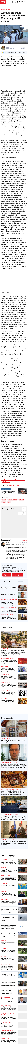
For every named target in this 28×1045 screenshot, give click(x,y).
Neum (4, 499)
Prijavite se (7, 575)
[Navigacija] (20, 2)
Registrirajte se (17, 575)
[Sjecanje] (12, 2)
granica (22, 499)
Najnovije (21, 581)
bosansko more (13, 499)
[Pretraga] (15, 2)
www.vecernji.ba (3, 2)
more (4, 502)
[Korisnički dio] (17, 2)
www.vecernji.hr (14, 485)
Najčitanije (7, 581)
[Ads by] (7, 289)
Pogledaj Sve (23, 540)
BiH (24, 2)
